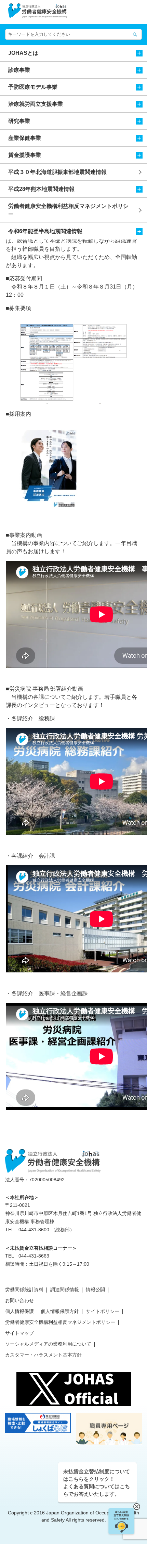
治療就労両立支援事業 (35, 104)
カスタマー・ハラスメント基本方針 (43, 1355)
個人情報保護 (19, 1311)
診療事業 (19, 70)
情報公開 (95, 1289)
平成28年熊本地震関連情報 (41, 189)
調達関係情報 (64, 1289)
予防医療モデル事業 (32, 87)
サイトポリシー (102, 1311)
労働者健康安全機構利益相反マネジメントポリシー (68, 210)
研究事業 (19, 121)
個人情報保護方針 (60, 1311)
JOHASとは (23, 53)
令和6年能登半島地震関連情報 (45, 231)
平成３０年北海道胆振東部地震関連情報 (57, 172)
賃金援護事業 (24, 155)
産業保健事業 (24, 138)
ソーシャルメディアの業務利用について (48, 1344)
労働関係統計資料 (24, 1289)
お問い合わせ (19, 1300)
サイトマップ (19, 1333)
